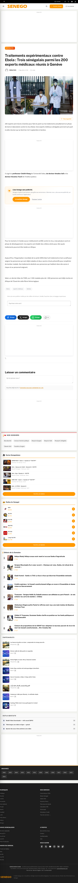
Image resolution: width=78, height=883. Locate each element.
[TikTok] (75, 1)
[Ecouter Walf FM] (73, 527)
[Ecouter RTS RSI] (73, 532)
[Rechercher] (46, 6)
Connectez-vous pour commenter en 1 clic (31, 388)
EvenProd (2, 836)
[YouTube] (72, 1)
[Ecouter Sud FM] (73, 521)
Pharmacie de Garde (45, 804)
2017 (59, 772)
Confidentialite (44, 836)
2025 (10, 772)
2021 (34, 772)
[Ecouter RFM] (73, 509)
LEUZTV (2, 839)
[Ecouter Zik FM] (73, 515)
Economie (2, 801)
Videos (2, 820)
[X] (46, 846)
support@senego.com (62, 868)
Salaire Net (43, 799)
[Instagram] (54, 846)
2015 (71, 772)
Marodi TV (2, 833)
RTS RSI (2, 860)
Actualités (10, 48)
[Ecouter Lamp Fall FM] (73, 538)
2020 (40, 772)
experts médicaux (18, 289)
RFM (1, 852)
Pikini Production (4, 841)
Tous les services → (45, 815)
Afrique (2, 823)
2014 (4, 776)
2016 (65, 772)
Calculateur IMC (44, 807)
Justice (2, 799)
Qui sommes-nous (45, 831)
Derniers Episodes (5, 831)
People (2, 807)
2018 (52, 772)
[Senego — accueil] (18, 6)
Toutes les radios (39, 545)
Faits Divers (3, 817)
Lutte (1, 815)
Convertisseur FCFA (45, 793)
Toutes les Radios (4, 849)
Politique (2, 793)
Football (2, 812)
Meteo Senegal (44, 796)
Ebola (8, 289)
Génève (29, 289)
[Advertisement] (39, 27)
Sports (1, 809)
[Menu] (3, 6)
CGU (41, 839)
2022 (28, 772)
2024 (16, 772)
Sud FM (2, 857)
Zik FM (1, 854)
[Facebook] (65, 1)
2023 (22, 772)
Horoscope (43, 809)
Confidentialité (48, 870)
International (3, 804)
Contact (42, 833)
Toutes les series (39, 494)
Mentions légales (37, 870)
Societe (2, 796)
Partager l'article (37, 199)
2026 (4, 772)
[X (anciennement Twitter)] (68, 1)
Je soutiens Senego (21, 199)
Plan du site (29, 870)
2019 (46, 772)
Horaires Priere (44, 801)
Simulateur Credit (44, 812)
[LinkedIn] (58, 846)
